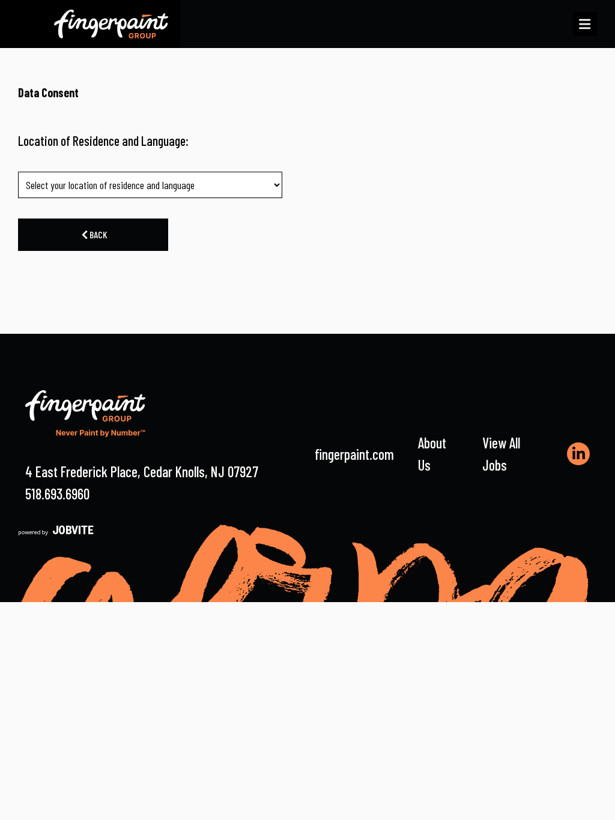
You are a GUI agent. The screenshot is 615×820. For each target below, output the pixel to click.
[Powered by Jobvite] (56, 530)
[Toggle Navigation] (585, 24)
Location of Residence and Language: (103, 140)
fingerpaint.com (354, 454)
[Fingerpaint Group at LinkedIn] (578, 453)
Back (98, 234)
